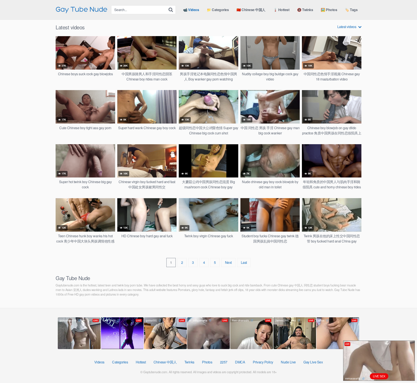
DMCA (240, 362)
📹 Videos (191, 9)
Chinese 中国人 (165, 362)
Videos (99, 362)
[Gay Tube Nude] (82, 9)
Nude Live (288, 362)
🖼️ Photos (329, 9)
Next (228, 262)
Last (244, 262)
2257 (223, 362)
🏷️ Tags (351, 9)
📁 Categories (218, 9)
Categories (120, 362)
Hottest (141, 362)
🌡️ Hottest (281, 9)
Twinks (189, 362)
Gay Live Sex (313, 362)
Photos (207, 362)
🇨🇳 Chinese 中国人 (251, 9)
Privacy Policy (263, 362)
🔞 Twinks (305, 9)
